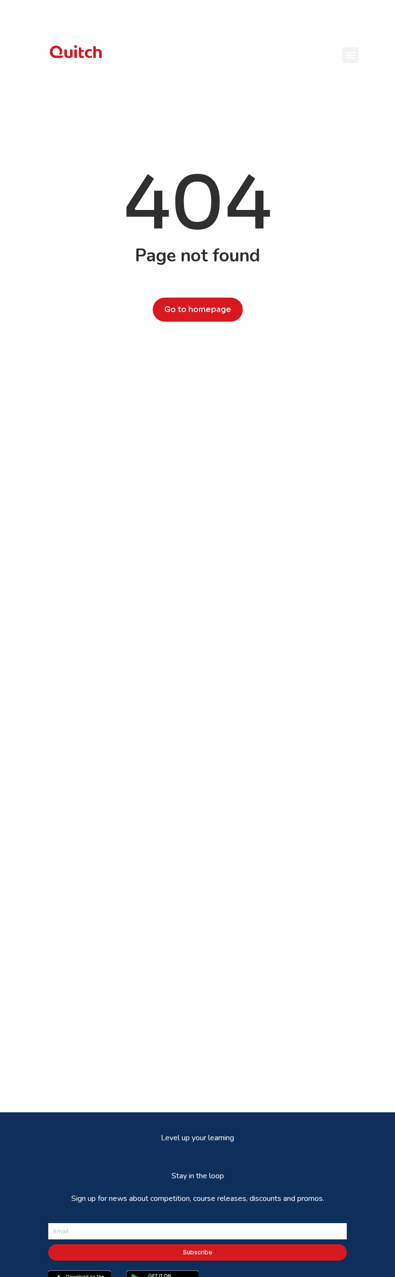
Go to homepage (197, 309)
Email (58, 1219)
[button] (350, 55)
